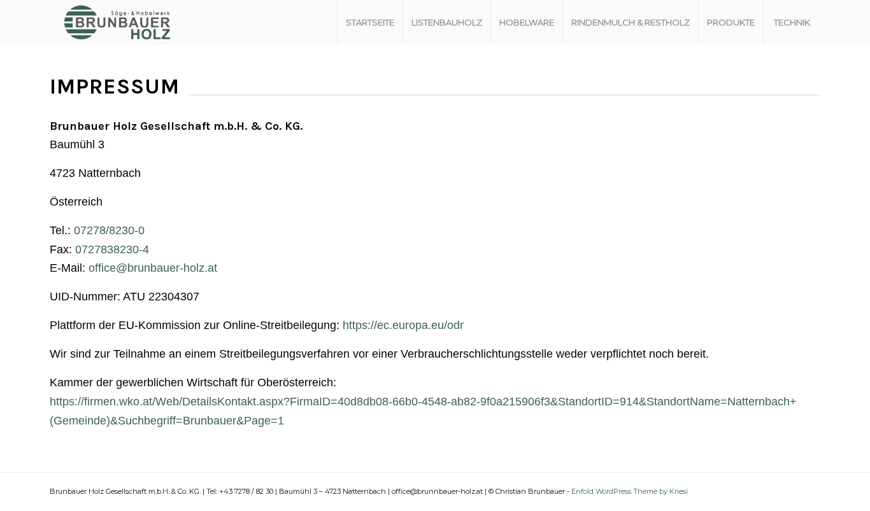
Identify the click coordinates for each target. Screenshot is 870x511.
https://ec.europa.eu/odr (403, 325)
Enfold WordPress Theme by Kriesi (629, 491)
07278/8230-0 (109, 230)
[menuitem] (370, 22)
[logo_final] (117, 22)
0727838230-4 (112, 249)
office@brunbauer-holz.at (153, 268)
